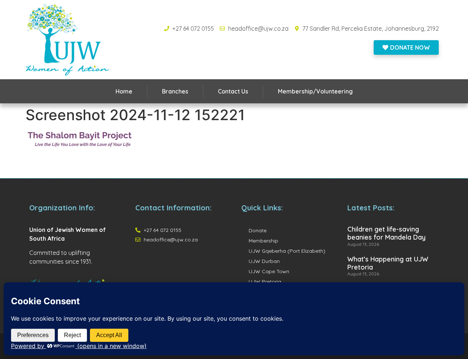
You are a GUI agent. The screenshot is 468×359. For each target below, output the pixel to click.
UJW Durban (264, 261)
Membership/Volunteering (315, 91)
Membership (263, 240)
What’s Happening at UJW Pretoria (387, 263)
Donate (258, 230)
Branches (175, 91)
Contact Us (233, 91)
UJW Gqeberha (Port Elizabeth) (287, 251)
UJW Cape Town (269, 271)
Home (124, 91)
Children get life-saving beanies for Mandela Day (386, 233)
